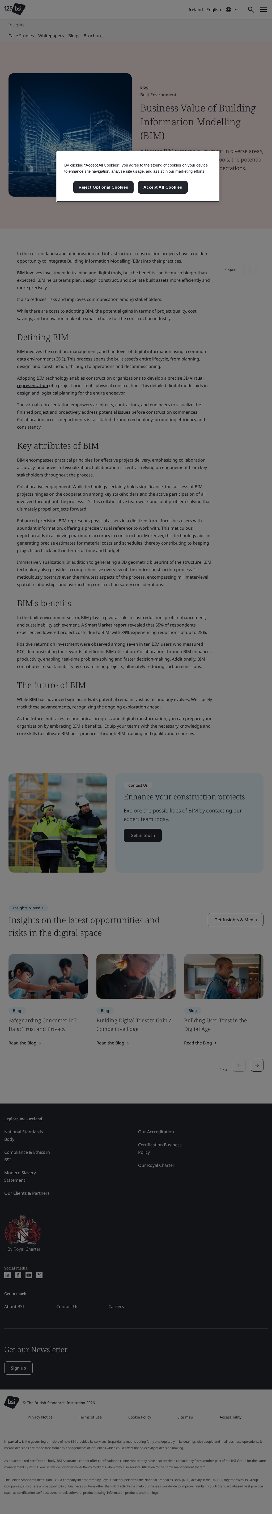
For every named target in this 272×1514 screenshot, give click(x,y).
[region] (137, 176)
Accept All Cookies (162, 187)
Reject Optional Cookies (103, 187)
